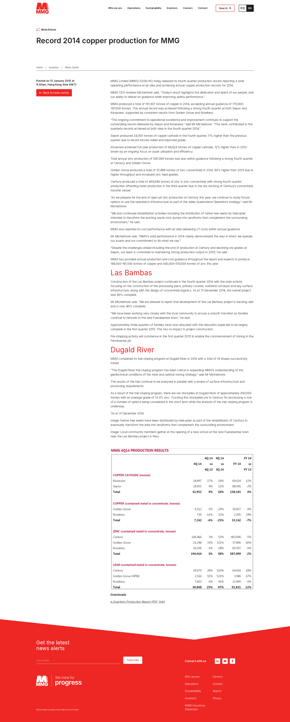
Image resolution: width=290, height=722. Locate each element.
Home (39, 67)
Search (217, 691)
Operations (191, 683)
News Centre (72, 67)
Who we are (192, 676)
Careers (217, 676)
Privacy (217, 698)
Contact (218, 683)
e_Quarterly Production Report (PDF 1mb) (138, 602)
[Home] (42, 8)
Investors (54, 67)
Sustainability (193, 691)
